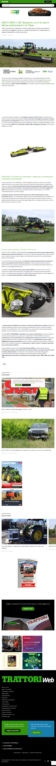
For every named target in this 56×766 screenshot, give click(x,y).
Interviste (16, 412)
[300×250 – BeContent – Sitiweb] (32, 644)
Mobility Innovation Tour (8, 714)
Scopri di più (36, 732)
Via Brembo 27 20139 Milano (10, 743)
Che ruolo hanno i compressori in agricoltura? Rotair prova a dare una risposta (23, 547)
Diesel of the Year (6, 710)
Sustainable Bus (6, 695)
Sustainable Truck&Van (8, 691)
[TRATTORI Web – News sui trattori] (6, 1)
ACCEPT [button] (18, 385)
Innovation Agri (6, 716)
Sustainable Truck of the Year (9, 706)
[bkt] (28, 12)
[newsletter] (32, 661)
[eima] (28, 71)
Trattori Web (5, 702)
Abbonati (48, 1)
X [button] (42, 380)
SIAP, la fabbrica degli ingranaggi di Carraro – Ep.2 (17, 409)
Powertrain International (8, 700)
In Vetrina (12, 412)
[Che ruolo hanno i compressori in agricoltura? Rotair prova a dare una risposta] (24, 531)
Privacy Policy (17, 752)
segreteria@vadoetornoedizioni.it (12, 748)
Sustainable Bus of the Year (9, 708)
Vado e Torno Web (6, 689)
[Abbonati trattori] (12, 661)
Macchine (16, 453)
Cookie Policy (25, 752)
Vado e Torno (5, 687)
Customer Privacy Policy (35, 752)
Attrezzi (11, 551)
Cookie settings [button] (26, 385)
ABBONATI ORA (28, 608)
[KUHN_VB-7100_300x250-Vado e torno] (28, 497)
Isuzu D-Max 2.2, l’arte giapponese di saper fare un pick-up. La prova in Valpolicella (26, 450)
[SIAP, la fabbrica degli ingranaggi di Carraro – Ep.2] (28, 392)
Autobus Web (5, 693)
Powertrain (4, 697)
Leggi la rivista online (13, 730)
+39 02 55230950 (7, 746)
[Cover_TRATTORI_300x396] (28, 474)
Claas (4, 364)
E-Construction (5, 704)
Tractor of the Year (6, 712)
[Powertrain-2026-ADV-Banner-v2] (12, 644)
